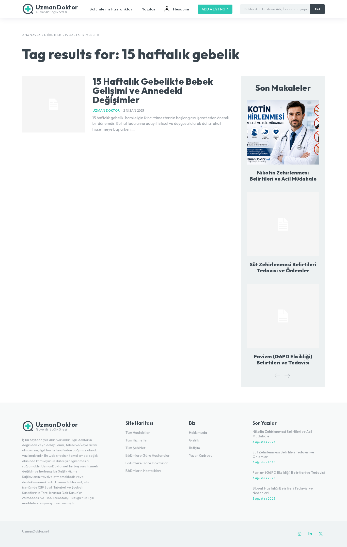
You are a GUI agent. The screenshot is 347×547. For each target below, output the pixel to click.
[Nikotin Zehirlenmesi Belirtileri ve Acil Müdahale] (283, 132)
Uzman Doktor (106, 110)
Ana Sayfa (31, 35)
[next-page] (287, 375)
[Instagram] (299, 534)
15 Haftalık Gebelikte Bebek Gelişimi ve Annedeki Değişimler (152, 90)
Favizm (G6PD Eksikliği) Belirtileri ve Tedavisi (283, 359)
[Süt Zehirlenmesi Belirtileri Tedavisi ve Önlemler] (283, 224)
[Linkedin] (310, 534)
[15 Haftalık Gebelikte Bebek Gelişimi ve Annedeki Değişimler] (53, 104)
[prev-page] (277, 375)
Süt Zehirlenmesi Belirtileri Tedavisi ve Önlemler (283, 267)
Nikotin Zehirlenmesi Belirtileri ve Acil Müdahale (283, 175)
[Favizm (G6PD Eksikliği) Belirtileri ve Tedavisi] (283, 316)
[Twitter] (321, 534)
